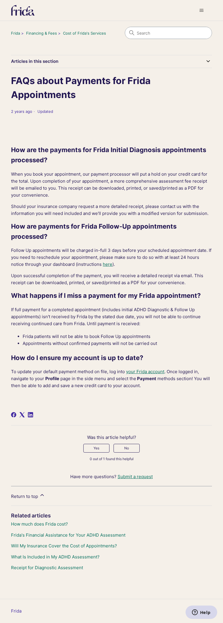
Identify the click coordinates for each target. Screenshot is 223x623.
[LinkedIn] (30, 414)
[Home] (23, 10)
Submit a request (135, 476)
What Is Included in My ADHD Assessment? (55, 557)
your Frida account (145, 371)
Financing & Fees (41, 33)
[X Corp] (22, 414)
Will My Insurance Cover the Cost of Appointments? (64, 546)
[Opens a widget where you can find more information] (201, 613)
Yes (96, 448)
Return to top (25, 496)
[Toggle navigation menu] (201, 10)
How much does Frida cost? (39, 524)
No (126, 448)
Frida (15, 33)
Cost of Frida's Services (84, 33)
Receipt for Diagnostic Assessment (47, 567)
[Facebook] (13, 414)
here (107, 264)
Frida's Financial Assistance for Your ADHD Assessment (68, 535)
